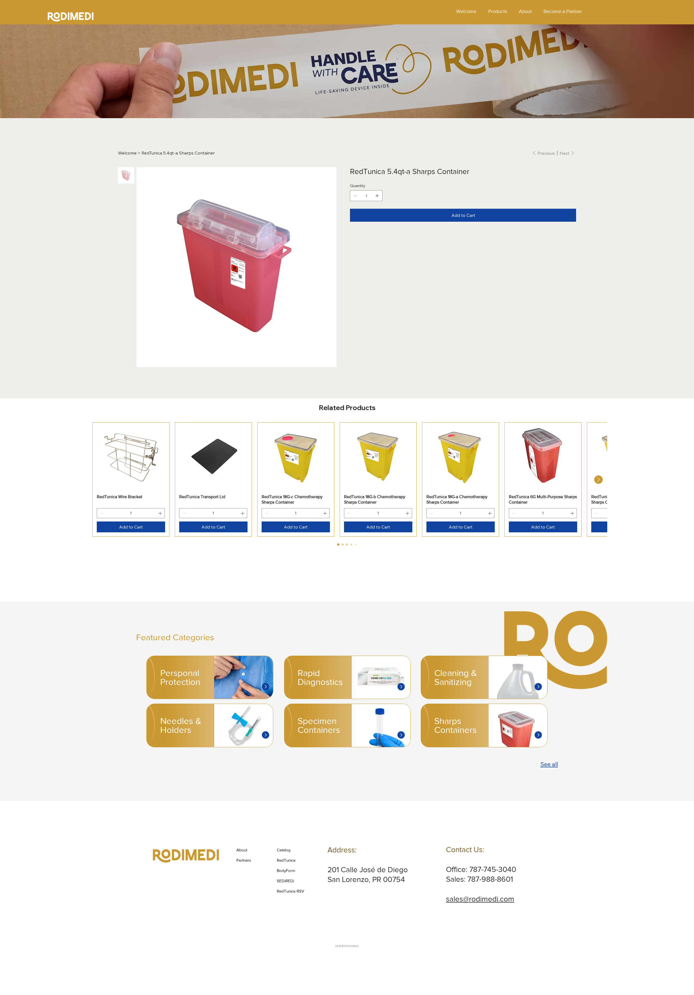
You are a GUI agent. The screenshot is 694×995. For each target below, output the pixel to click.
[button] (498, 11)
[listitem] (209, 677)
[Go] (265, 686)
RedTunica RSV (290, 891)
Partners (243, 860)
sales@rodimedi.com (480, 899)
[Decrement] (101, 513)
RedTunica (286, 860)
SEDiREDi (285, 880)
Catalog (284, 850)
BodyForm (286, 870)
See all (549, 764)
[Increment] (160, 513)
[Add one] (377, 195)
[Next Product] (598, 479)
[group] (347, 479)
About (241, 850)
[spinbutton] (130, 513)
